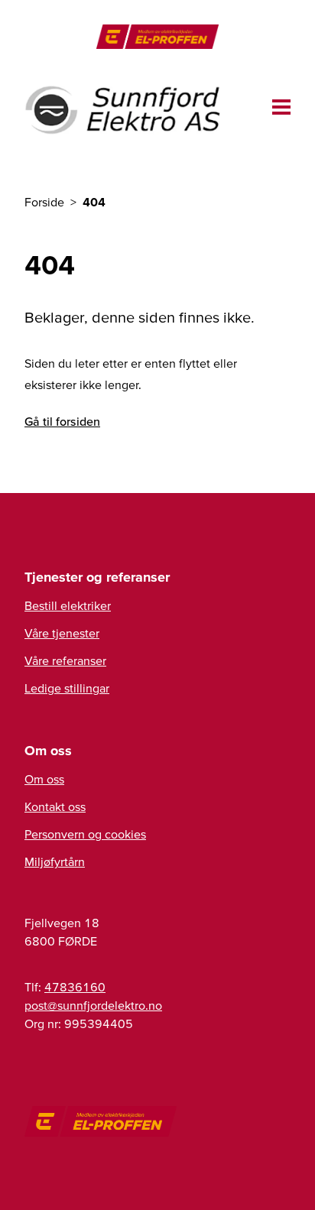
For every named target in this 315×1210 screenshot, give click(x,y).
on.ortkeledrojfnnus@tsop (93, 1005)
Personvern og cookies (85, 834)
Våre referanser (65, 660)
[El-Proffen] (157, 36)
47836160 (75, 987)
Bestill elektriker (67, 605)
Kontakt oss (55, 806)
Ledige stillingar (66, 688)
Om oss (44, 779)
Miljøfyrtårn (54, 861)
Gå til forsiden (62, 421)
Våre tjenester (61, 633)
